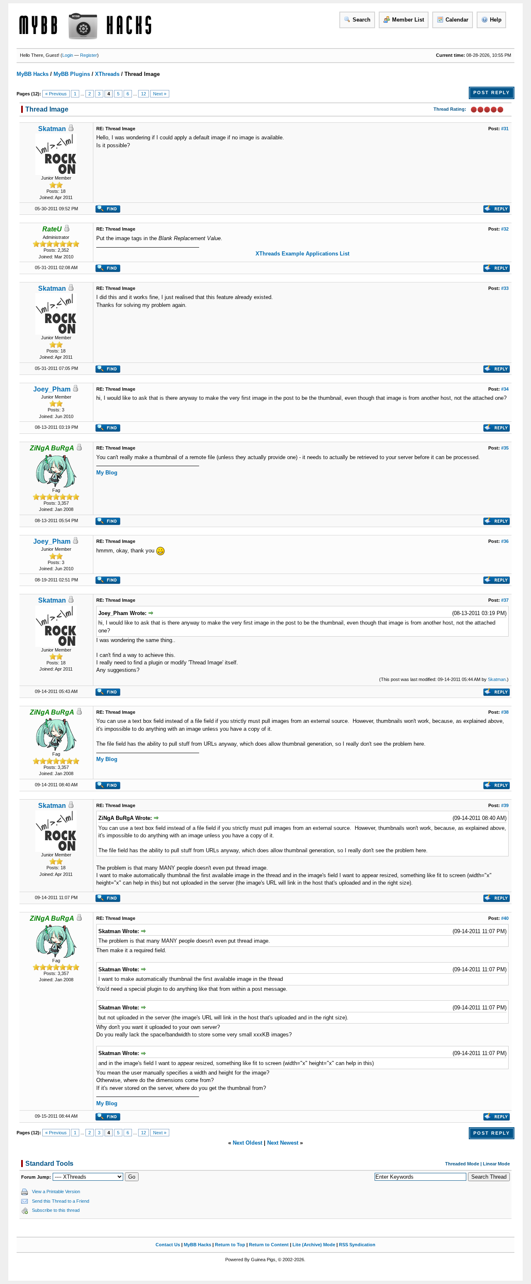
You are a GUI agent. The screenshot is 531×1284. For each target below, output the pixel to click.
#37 (505, 600)
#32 (505, 228)
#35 (505, 447)
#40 (505, 918)
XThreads (107, 74)
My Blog (106, 472)
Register (88, 55)
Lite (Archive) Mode (313, 1244)
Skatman (52, 128)
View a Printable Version (56, 1191)
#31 (505, 128)
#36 (505, 541)
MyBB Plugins (72, 74)
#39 (505, 805)
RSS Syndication (357, 1244)
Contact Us (168, 1244)
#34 (505, 389)
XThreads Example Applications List (302, 253)
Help (496, 20)
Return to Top (230, 1244)
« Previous (56, 93)
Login (67, 55)
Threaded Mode (462, 1163)
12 (143, 93)
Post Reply (491, 92)
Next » (159, 93)
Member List (408, 20)
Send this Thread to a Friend (60, 1201)
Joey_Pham (52, 389)
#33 (505, 288)
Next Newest (282, 1143)
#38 (505, 712)
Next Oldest (247, 1143)
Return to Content (269, 1244)
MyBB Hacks (33, 74)
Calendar (457, 20)
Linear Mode (496, 1163)
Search (361, 20)
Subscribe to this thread (56, 1210)
